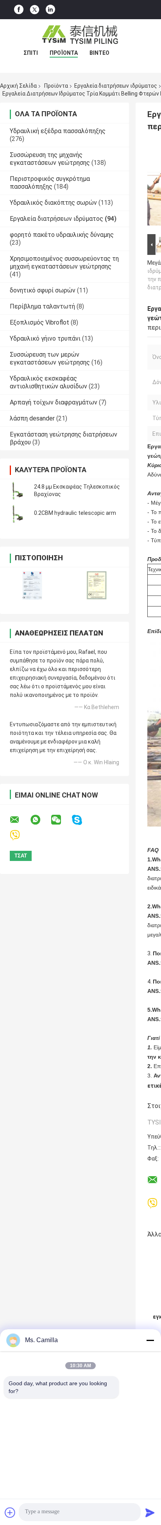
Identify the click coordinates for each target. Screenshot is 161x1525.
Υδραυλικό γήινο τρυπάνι (45, 338)
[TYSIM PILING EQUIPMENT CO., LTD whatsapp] (40, 819)
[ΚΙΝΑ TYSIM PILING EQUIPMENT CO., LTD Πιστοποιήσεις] (32, 585)
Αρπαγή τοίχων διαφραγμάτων (53, 402)
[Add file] (10, 1512)
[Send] (150, 1512)
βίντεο (99, 53)
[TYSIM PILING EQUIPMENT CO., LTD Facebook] (19, 9)
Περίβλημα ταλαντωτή (42, 306)
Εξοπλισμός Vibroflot (39, 322)
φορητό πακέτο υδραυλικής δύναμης (62, 234)
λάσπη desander (32, 418)
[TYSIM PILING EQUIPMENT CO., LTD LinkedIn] (50, 9)
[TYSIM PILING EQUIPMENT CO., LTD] (80, 35)
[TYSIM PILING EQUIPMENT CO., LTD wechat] (61, 819)
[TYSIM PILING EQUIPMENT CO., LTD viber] (20, 835)
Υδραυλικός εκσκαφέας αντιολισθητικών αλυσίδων (48, 382)
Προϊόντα (64, 53)
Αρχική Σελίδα (18, 86)
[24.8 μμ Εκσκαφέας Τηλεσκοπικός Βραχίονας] (17, 490)
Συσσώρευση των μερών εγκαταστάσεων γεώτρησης (50, 358)
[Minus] (150, 1340)
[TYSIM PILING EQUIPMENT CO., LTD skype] (82, 820)
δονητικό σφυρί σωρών (42, 290)
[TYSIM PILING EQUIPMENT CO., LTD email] (19, 819)
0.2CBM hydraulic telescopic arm (75, 513)
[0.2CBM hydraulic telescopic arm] (17, 513)
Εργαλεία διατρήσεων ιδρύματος (115, 86)
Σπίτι (30, 53)
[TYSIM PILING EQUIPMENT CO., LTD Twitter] (34, 9)
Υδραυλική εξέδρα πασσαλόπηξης (58, 131)
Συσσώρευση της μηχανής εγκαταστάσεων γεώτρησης (50, 158)
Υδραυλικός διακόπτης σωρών (53, 202)
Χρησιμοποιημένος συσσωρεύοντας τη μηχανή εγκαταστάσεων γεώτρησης (64, 262)
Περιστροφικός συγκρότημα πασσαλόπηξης (50, 182)
